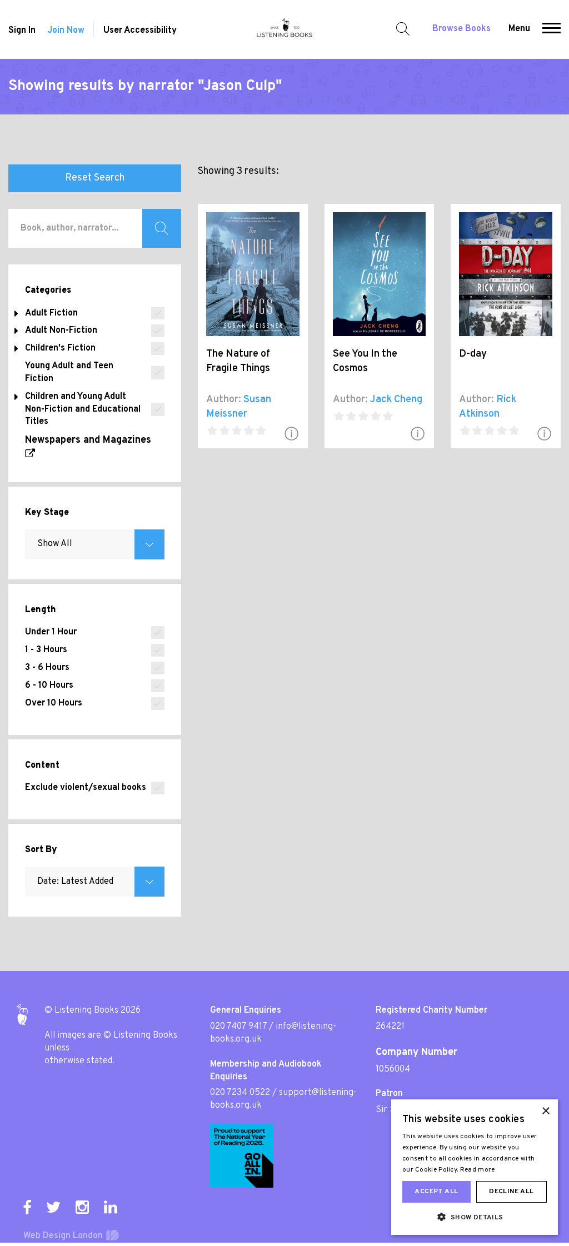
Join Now (65, 30)
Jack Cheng (396, 399)
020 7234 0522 (240, 1092)
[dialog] (474, 1167)
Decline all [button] (511, 1191)
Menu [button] (519, 28)
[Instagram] (82, 1207)
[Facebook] (27, 1207)
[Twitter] (53, 1207)
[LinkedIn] (110, 1207)
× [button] (545, 1111)
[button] (551, 29)
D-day (473, 354)
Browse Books (461, 28)
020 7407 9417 (238, 1026)
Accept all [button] (436, 1191)
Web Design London (63, 1236)
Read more (477, 1169)
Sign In (22, 30)
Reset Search (94, 178)
